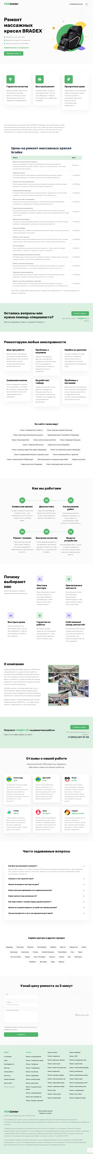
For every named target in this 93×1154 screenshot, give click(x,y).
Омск (72, 952)
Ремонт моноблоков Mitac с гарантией (65, 454)
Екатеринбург (41, 947)
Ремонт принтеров (32, 1083)
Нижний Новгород (48, 952)
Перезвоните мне (13, 53)
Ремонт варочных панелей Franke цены (59, 430)
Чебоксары (78, 957)
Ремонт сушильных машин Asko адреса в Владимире (29, 450)
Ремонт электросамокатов (56, 1079)
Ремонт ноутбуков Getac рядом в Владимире (65, 450)
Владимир (9, 947)
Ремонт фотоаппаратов (33, 1097)
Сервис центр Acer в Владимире (31, 464)
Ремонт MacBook (74, 1052)
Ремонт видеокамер (54, 1098)
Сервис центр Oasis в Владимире (58, 445)
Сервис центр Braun (78, 459)
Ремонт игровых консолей (34, 1100)
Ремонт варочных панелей (56, 1060)
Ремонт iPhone (52, 1052)
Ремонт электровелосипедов (78, 1067)
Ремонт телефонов (32, 1064)
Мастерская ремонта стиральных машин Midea (53, 459)
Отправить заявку (79, 727)
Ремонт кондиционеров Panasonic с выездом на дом (31, 454)
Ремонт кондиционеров (33, 1093)
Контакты (7, 1075)
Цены (5, 1060)
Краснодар (13, 952)
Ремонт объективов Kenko (20, 440)
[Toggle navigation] (86, 4)
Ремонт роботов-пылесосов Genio (45, 440)
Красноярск (25, 952)
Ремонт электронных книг (77, 1086)
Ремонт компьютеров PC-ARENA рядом (20, 459)
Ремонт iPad (52, 1090)
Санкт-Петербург (39, 957)
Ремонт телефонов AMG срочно (33, 445)
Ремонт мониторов (54, 1064)
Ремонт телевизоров (33, 1068)
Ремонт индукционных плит (78, 1083)
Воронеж (30, 947)
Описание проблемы (12, 1010)
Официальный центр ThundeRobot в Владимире (63, 435)
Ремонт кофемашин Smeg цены (70, 440)
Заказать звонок (80, 313)
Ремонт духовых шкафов (56, 1075)
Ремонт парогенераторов (56, 1083)
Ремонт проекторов (75, 1079)
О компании (8, 1056)
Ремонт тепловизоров (76, 1090)
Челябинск (32, 962)
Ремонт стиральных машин (34, 1060)
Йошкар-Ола (74, 947)
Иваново (53, 947)
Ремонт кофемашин (32, 1075)
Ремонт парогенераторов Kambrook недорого (28, 435)
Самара (27, 957)
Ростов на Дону (16, 957)
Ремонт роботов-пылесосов (57, 1067)
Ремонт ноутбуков (32, 1072)
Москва (35, 952)
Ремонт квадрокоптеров (77, 1098)
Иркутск (63, 947)
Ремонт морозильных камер (78, 1075)
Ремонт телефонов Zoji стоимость (31, 430)
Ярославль (43, 962)
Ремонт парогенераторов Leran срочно (59, 464)
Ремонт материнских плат (78, 1060)
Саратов (52, 957)
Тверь (53, 962)
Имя (7, 994)
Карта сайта (8, 1083)
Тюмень (61, 957)
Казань (84, 947)
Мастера (7, 1068)
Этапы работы (8, 1072)
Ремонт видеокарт (54, 1071)
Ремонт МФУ (73, 1056)
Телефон (9, 1002)
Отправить (21, 1034)
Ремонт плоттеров (75, 1094)
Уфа (69, 957)
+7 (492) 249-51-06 (75, 4)
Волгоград (20, 947)
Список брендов (9, 1079)
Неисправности (9, 1064)
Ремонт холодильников (33, 1056)
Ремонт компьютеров (33, 1079)
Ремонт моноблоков (76, 1071)
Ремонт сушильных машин (56, 1086)
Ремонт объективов (54, 1094)
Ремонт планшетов (54, 1056)
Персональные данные (45, 1111)
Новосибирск (62, 952)
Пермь (80, 952)
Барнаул (61, 962)
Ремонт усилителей (75, 1064)
